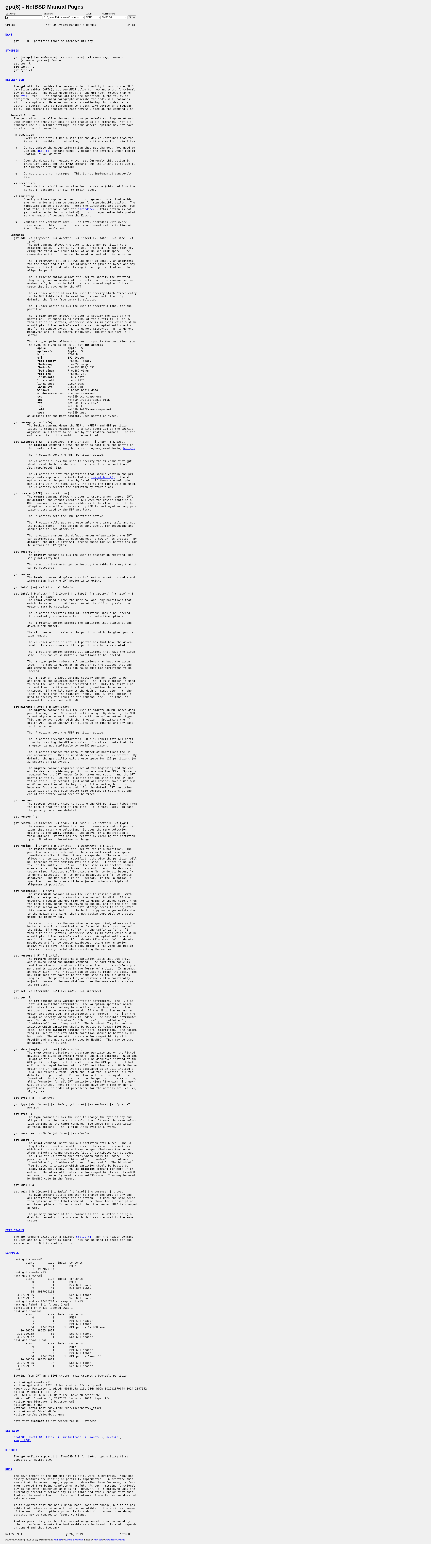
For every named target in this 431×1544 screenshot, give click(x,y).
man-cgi (98, 1539)
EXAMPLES (12, 1252)
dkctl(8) (44, 150)
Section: (49, 14)
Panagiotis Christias (115, 1539)
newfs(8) (113, 1437)
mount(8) (96, 1437)
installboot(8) (103, 477)
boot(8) (129, 448)
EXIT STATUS (14, 1230)
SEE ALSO (12, 1430)
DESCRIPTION (14, 79)
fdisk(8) (52, 1437)
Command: (12, 14)
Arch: (90, 14)
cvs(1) (26, 96)
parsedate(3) (88, 209)
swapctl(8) (22, 1440)
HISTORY (11, 1450)
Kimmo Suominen (74, 1539)
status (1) (84, 1236)
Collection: (108, 14)
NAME (8, 34)
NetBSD (58, 1539)
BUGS (8, 1469)
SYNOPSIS (12, 50)
